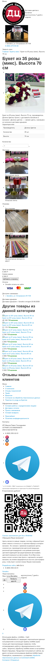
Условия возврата (11, 412)
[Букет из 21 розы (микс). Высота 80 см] (17, 351)
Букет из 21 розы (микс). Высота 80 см (16, 353)
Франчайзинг (10, 416)
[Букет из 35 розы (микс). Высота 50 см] (17, 358)
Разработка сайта (9, 565)
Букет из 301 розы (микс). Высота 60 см (17, 325)
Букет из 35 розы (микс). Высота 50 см (16, 361)
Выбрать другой (13, 580)
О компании (9, 388)
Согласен (5, 660)
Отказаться (15, 660)
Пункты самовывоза (12, 410)
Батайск (5, 571)
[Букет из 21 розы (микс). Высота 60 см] (17, 344)
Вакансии (8, 395)
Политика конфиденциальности (17, 418)
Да (4, 580)
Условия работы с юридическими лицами (20, 406)
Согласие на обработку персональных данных (22, 397)
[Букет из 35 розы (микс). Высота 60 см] (17, 365)
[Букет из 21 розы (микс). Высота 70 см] (17, 329)
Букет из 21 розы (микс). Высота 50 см (16, 339)
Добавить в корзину (10, 279)
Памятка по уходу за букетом (16, 400)
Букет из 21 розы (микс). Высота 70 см (16, 332)
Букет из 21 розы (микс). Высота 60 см (16, 346)
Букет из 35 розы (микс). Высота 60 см (16, 368)
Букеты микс (14, 51)
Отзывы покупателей (13, 391)
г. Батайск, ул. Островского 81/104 (18, 296)
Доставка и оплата (12, 408)
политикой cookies (28, 657)
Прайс (7, 393)
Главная (5, 51)
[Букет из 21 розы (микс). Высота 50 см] (17, 336)
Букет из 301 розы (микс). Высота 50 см (17, 318)
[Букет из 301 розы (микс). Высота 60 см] (18, 322)
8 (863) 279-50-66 (11, 46)
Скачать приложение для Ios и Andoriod (17, 535)
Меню (4, 1)
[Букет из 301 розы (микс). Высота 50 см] (18, 315)
